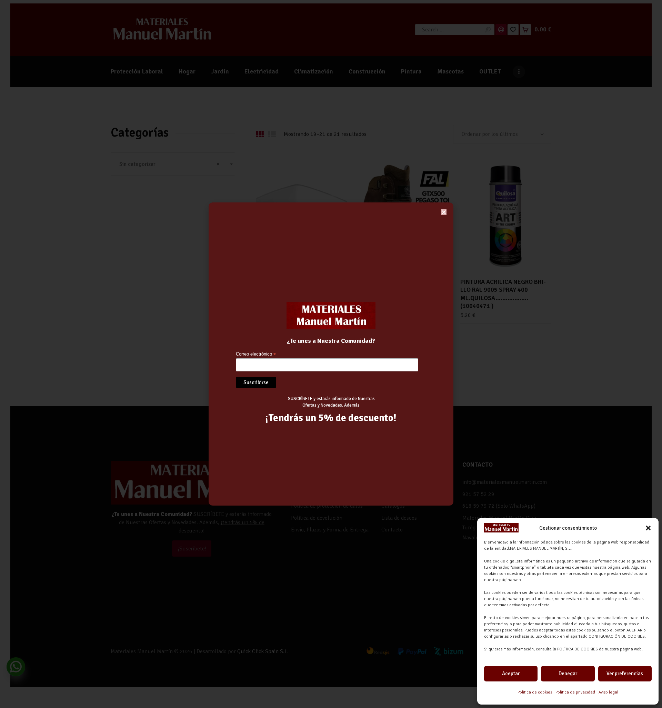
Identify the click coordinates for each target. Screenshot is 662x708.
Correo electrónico (256, 354)
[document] (331, 354)
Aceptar (511, 673)
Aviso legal (608, 692)
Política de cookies (535, 692)
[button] (648, 528)
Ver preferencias (624, 673)
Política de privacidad (575, 692)
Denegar (568, 673)
